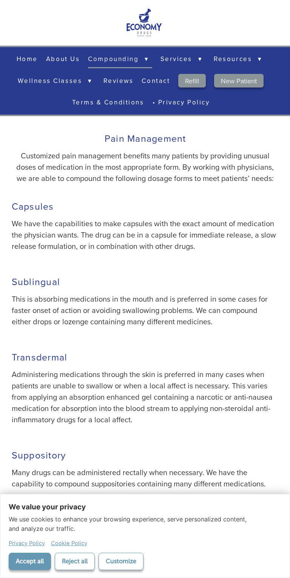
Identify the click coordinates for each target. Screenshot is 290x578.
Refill (192, 81)
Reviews (118, 80)
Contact (156, 80)
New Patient (239, 81)
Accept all (30, 561)
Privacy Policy (27, 543)
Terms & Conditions (108, 102)
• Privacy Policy (181, 102)
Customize (121, 561)
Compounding (118, 58)
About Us (63, 58)
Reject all (75, 561)
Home (27, 58)
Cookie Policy (69, 543)
